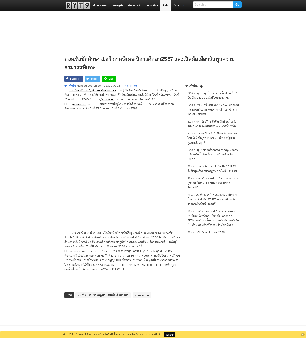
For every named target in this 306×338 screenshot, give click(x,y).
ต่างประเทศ (100, 5)
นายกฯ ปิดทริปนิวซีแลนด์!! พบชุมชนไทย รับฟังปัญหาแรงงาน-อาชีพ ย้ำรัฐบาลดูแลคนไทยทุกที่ (213, 138)
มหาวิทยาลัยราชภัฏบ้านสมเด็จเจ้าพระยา (92, 90)
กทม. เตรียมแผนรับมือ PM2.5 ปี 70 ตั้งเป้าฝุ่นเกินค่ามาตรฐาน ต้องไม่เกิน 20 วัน (212, 168)
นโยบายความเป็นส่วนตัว (126, 334)
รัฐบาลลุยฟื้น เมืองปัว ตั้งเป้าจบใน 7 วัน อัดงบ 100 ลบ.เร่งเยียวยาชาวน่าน (212, 95)
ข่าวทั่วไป (70, 85)
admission (107, 99)
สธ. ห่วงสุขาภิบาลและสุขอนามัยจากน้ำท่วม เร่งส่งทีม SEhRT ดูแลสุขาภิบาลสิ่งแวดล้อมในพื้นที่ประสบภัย (212, 199)
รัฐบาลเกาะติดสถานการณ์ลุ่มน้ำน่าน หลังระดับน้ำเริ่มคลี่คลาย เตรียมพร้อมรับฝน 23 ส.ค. (213, 154)
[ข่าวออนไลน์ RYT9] (76, 5)
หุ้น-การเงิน (135, 5)
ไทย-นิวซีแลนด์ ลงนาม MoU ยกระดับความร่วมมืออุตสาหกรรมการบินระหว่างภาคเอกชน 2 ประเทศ (213, 109)
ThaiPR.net (130, 85)
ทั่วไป (165, 5)
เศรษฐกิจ (118, 5)
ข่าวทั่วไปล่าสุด (194, 85)
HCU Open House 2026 (206, 232)
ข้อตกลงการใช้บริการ (153, 334)
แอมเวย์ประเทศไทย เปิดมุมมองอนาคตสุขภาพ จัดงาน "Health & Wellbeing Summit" (213, 183)
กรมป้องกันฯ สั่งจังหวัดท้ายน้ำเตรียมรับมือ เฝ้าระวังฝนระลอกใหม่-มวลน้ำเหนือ (213, 124)
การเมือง (152, 5)
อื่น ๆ (176, 5)
